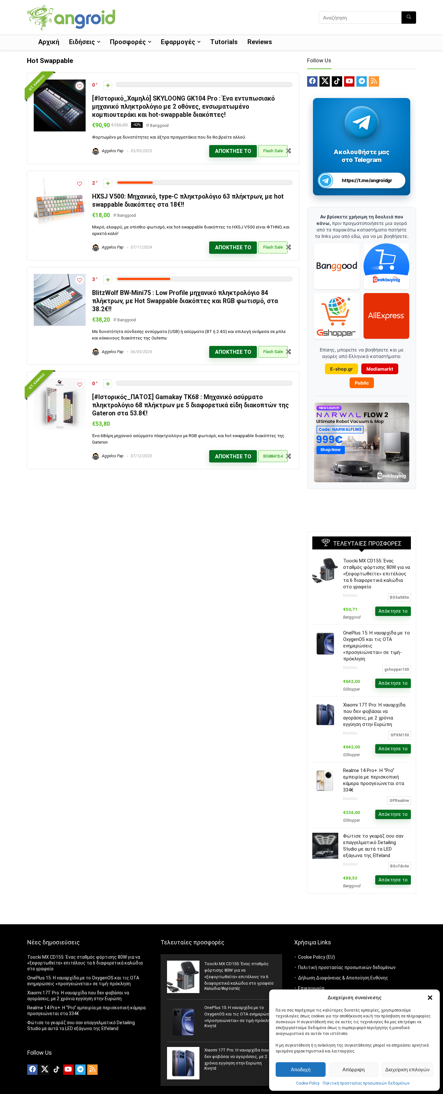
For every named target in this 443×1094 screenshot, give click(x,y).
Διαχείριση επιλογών (407, 1069)
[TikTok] (337, 81)
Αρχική (48, 42)
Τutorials (224, 42)
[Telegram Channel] (362, 122)
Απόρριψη (353, 1069)
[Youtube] (349, 81)
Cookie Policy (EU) (316, 957)
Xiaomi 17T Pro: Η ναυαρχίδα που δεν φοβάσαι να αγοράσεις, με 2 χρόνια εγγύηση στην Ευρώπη (236, 1056)
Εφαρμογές (178, 42)
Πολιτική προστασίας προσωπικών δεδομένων (366, 1083)
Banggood (159, 125)
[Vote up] (107, 85)
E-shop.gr (341, 369)
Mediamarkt (379, 369)
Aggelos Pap (112, 151)
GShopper (351, 689)
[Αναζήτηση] (408, 17)
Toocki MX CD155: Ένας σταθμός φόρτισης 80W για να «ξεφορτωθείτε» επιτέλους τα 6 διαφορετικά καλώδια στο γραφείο (376, 574)
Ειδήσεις (82, 42)
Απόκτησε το (233, 151)
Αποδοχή (300, 1069)
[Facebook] (312, 81)
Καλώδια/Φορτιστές (222, 988)
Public (362, 383)
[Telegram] (361, 81)
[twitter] (324, 81)
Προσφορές (128, 42)
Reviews (259, 42)
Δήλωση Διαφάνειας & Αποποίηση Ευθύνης (343, 977)
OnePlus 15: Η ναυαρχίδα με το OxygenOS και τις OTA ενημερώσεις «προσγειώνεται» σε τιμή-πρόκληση (239, 1014)
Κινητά (210, 1026)
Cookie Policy (307, 1083)
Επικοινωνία (311, 988)
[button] (430, 997)
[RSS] (374, 81)
